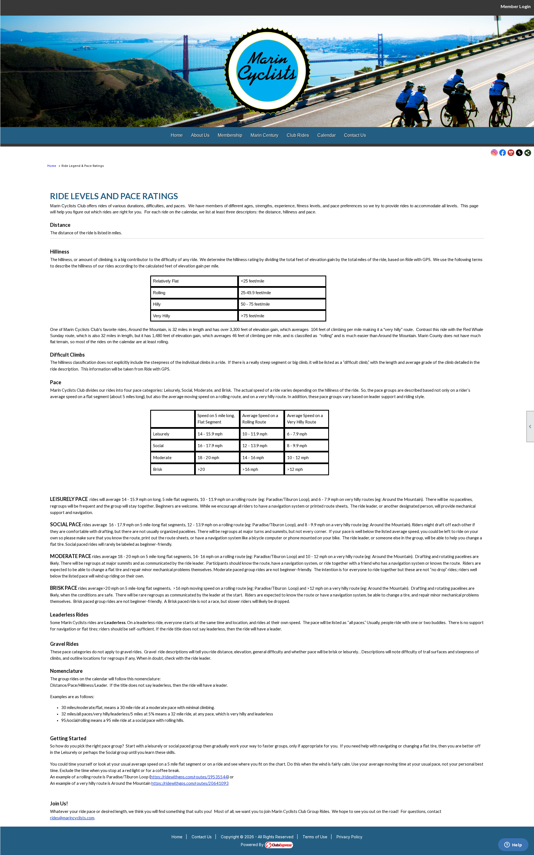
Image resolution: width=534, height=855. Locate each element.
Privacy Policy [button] (349, 836)
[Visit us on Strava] (519, 152)
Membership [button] (230, 135)
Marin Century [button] (264, 135)
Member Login (516, 6)
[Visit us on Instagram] (494, 152)
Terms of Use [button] (315, 836)
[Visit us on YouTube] (511, 152)
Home (177, 135)
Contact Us (355, 135)
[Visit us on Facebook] (502, 152)
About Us (200, 135)
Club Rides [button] (298, 135)
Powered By (253, 844)
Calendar (326, 135)
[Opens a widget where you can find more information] (513, 845)
